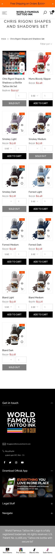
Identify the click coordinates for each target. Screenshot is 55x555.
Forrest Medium (10, 245)
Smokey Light (9, 139)
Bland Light (8, 297)
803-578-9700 (9, 451)
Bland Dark (7, 350)
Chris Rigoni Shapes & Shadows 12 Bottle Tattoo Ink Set (13, 83)
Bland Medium (36, 297)
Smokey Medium (37, 139)
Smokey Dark (9, 192)
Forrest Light (35, 192)
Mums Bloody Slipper (40, 79)
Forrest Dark (35, 245)
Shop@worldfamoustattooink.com (19, 444)
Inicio (3, 39)
